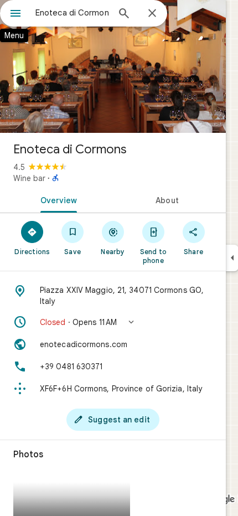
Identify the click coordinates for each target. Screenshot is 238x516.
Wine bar (29, 178)
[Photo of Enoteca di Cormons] (113, 66)
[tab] (56, 199)
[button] (113, 322)
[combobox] (71, 12)
